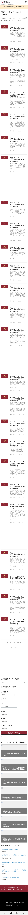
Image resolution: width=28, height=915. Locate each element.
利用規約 (16, 902)
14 (18, 643)
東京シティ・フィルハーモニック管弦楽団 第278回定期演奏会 (17, 49)
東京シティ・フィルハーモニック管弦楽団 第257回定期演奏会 (17, 621)
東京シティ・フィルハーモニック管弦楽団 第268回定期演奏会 (17, 288)
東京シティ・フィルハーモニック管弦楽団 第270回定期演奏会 (17, 248)
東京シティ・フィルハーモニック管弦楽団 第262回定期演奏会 (17, 443)
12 (10, 643)
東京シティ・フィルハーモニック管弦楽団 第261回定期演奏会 (17, 463)
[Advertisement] (14, 187)
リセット (3, 737)
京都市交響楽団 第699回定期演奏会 (11, 877)
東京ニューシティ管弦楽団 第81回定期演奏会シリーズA (17, 578)
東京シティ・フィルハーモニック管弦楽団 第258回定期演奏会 (17, 598)
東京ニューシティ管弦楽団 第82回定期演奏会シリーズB (17, 506)
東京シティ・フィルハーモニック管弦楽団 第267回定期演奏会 (17, 309)
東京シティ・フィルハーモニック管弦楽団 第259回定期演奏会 (17, 554)
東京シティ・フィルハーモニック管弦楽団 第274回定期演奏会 (17, 139)
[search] (25, 682)
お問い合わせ (22, 902)
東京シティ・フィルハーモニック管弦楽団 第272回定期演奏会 (17, 204)
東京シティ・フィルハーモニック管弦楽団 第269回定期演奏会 (17, 267)
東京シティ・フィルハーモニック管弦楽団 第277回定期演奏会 (17, 71)
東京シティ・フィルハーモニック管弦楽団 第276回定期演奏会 (17, 94)
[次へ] (20, 643)
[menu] (25, 2)
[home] (4, 913)
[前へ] (7, 643)
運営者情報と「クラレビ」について (14, 905)
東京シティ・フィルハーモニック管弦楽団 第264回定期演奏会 (17, 399)
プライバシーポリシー (8, 902)
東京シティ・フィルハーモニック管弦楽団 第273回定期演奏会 (17, 159)
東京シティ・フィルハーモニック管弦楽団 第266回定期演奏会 (17, 330)
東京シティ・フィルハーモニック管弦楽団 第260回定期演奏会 (17, 486)
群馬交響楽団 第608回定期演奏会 (10, 849)
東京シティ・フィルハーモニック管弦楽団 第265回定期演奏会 (17, 377)
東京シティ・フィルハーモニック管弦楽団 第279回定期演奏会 (17, 28)
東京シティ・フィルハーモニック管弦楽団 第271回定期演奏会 (17, 225)
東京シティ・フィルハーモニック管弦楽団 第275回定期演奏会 (17, 116)
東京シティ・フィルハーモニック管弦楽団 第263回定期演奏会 (17, 423)
